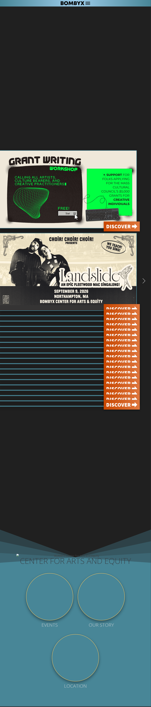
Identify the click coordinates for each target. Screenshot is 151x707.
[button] (7, 280)
